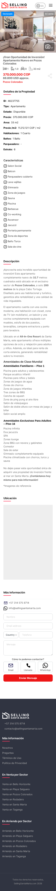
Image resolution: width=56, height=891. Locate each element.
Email (10, 670)
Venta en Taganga (12, 809)
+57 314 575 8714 (19, 602)
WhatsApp (45, 670)
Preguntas (8, 752)
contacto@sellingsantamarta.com (23, 728)
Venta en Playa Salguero (16, 789)
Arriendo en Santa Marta (16, 851)
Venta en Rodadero (13, 799)
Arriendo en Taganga (14, 856)
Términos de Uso (11, 757)
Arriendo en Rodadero (14, 846)
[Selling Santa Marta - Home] (14, 5)
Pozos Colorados (13, 81)
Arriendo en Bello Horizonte (18, 830)
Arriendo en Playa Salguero (17, 835)
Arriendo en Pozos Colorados (19, 841)
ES (42, 5)
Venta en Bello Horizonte (16, 784)
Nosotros (7, 747)
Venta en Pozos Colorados (17, 794)
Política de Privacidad (14, 763)
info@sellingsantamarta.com (25, 608)
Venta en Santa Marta (14, 804)
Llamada (28, 670)
